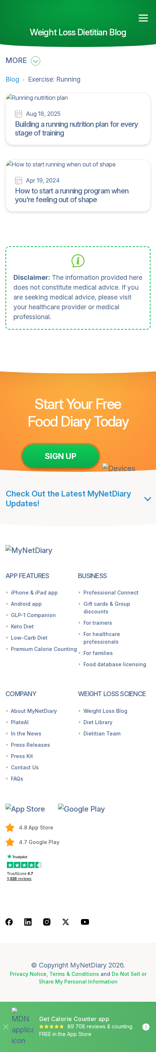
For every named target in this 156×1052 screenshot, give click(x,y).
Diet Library (97, 722)
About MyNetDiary (34, 711)
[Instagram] (46, 922)
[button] (29, 808)
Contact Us (25, 767)
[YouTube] (85, 921)
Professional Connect (111, 592)
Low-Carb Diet (29, 638)
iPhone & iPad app (34, 592)
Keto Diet (22, 626)
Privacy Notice (28, 974)
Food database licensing (114, 664)
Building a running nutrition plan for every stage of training (76, 128)
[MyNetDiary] (47, 15)
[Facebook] (9, 922)
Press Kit (22, 756)
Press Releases (30, 745)
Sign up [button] (61, 456)
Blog (12, 79)
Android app (26, 604)
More (17, 60)
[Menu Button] (143, 18)
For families (98, 653)
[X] (65, 922)
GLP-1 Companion (33, 615)
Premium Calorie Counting (44, 649)
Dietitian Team (101, 733)
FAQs (17, 779)
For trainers (97, 623)
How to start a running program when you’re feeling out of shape (71, 195)
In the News (26, 733)
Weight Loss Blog (105, 711)
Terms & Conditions (74, 974)
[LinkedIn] (28, 922)
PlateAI (20, 722)
